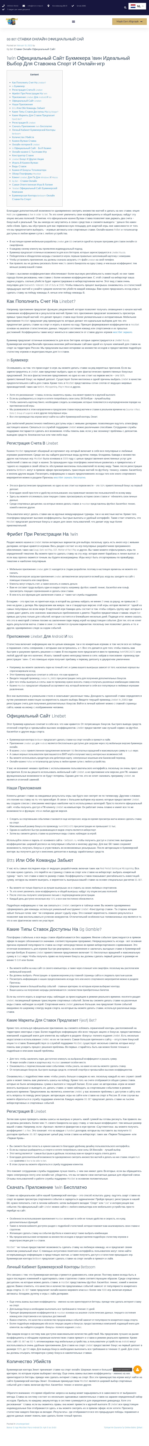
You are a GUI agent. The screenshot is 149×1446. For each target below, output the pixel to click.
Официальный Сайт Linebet (26, 100)
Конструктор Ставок (23, 155)
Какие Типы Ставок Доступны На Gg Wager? (35, 111)
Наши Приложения (22, 104)
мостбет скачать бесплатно (69, 477)
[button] (125, 7)
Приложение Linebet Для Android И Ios (32, 97)
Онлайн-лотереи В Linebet (26, 144)
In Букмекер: (18, 86)
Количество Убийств (23, 137)
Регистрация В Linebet (24, 122)
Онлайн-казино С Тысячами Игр (29, 152)
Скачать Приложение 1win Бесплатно (32, 126)
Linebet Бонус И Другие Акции (28, 159)
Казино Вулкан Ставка (24, 141)
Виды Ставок (19, 166)
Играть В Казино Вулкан (25, 162)
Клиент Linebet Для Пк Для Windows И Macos (35, 177)
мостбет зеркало (122, 332)
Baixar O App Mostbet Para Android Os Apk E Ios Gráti (31, 1427)
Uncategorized (22, 1423)
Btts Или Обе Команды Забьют (28, 108)
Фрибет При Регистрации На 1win (29, 93)
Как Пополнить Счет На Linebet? (29, 82)
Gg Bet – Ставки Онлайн (24, 181)
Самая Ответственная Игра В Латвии (32, 184)
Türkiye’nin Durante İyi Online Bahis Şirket (123, 1427)
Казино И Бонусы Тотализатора (29, 170)
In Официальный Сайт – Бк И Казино (31, 148)
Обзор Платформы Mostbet (26, 173)
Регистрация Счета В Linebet (27, 90)
